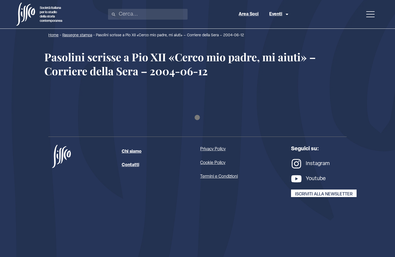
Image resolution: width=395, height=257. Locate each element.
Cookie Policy (212, 163)
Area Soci (248, 14)
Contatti (130, 165)
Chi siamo (132, 151)
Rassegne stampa (77, 35)
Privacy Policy (213, 149)
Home (53, 35)
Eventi (275, 14)
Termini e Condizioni (219, 176)
